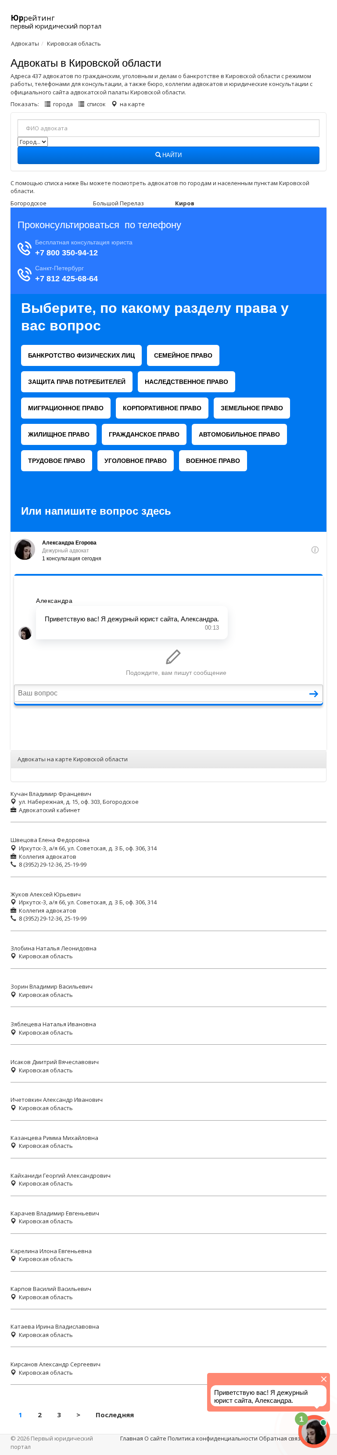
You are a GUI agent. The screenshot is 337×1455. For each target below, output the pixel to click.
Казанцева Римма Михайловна (54, 1138)
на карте (132, 104)
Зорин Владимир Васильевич (52, 986)
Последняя (115, 1414)
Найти (171, 155)
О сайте (155, 1438)
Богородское (29, 203)
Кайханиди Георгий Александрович (61, 1175)
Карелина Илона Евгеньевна (51, 1251)
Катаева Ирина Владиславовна (55, 1326)
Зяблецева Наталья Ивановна (53, 1024)
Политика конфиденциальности (213, 1438)
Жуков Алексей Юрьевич (46, 894)
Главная (131, 1438)
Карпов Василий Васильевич (51, 1289)
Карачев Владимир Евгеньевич (55, 1213)
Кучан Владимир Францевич (51, 794)
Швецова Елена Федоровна (50, 840)
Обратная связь (281, 1438)
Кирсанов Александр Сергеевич (55, 1364)
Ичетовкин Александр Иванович (57, 1100)
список (96, 104)
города (63, 104)
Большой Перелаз (118, 203)
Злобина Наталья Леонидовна (54, 948)
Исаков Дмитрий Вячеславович (55, 1062)
